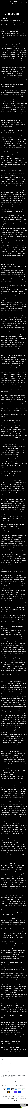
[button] (22, 2)
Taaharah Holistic (11, 1096)
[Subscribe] (26, 1071)
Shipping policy (14, 1100)
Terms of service (23, 1098)
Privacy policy (14, 1098)
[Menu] (2, 2)
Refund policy (6, 1098)
